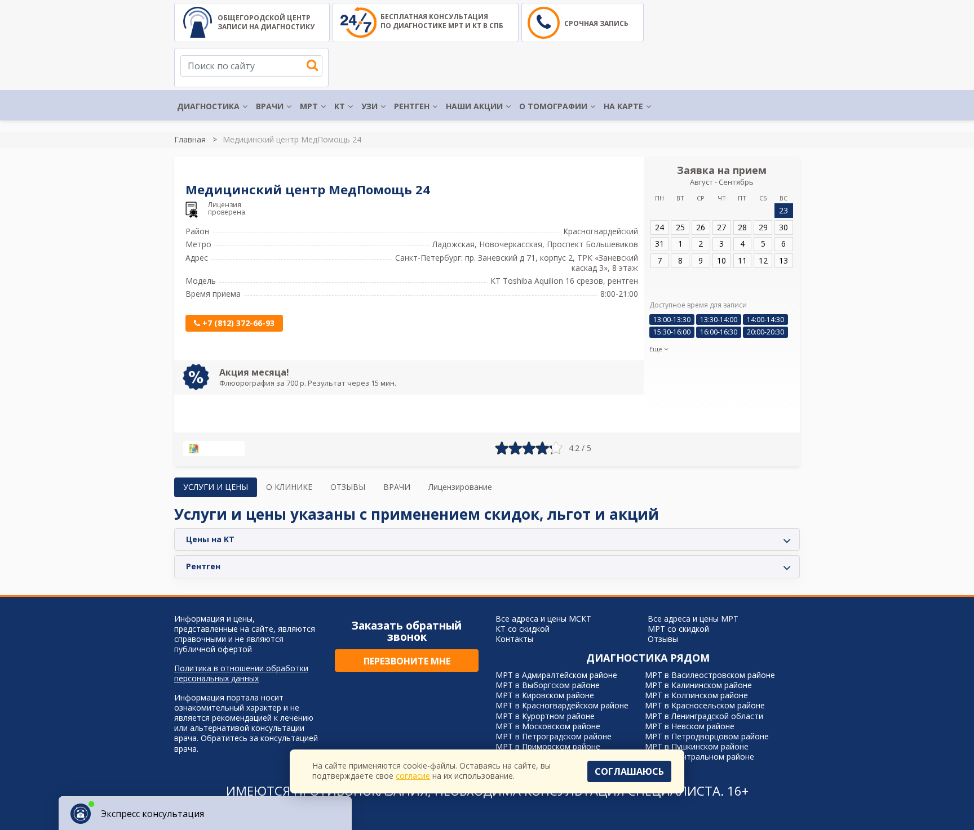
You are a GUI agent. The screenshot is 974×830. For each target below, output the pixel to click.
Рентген (203, 566)
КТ (339, 106)
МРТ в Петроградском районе (553, 736)
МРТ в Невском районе (689, 726)
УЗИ (369, 106)
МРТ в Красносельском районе (705, 705)
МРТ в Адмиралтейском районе (556, 675)
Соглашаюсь (629, 771)
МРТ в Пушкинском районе (697, 746)
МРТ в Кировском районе (544, 695)
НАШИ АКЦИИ (474, 106)
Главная (190, 139)
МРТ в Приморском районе (547, 746)
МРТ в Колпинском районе (696, 695)
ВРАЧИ (270, 106)
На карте (623, 106)
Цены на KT (210, 539)
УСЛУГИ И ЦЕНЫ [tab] (215, 486)
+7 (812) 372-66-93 (237, 323)
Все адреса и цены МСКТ (543, 618)
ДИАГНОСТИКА (208, 106)
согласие (413, 775)
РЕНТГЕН (412, 106)
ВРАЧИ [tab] (396, 486)
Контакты (514, 638)
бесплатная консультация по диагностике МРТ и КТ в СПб (441, 21)
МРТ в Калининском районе (698, 685)
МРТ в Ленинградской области (704, 716)
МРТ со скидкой (678, 628)
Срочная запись (596, 23)
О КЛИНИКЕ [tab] (289, 486)
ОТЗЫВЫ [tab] (347, 486)
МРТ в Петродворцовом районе (707, 736)
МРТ (309, 106)
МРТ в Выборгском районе (547, 685)
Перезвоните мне (407, 661)
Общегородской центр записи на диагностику (266, 22)
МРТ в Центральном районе (699, 756)
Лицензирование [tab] (460, 486)
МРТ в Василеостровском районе (710, 675)
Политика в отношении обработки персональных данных (241, 673)
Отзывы (663, 638)
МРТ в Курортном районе (545, 716)
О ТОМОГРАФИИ (553, 106)
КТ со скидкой (522, 628)
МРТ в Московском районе (547, 726)
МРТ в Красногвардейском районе (561, 705)
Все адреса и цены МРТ (693, 618)
